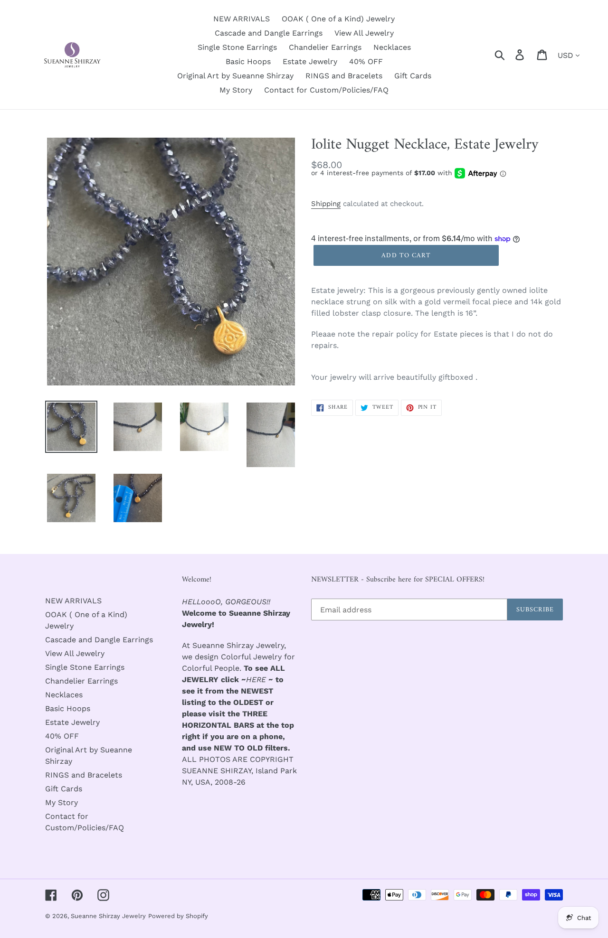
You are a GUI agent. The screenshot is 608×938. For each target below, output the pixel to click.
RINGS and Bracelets (83, 774)
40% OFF (62, 736)
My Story (61, 802)
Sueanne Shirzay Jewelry (108, 915)
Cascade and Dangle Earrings (99, 639)
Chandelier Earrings (81, 680)
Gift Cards (63, 788)
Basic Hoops (67, 708)
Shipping (326, 203)
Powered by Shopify (178, 915)
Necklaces (64, 694)
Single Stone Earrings (84, 667)
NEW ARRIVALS (73, 600)
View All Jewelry (74, 653)
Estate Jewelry (72, 722)
